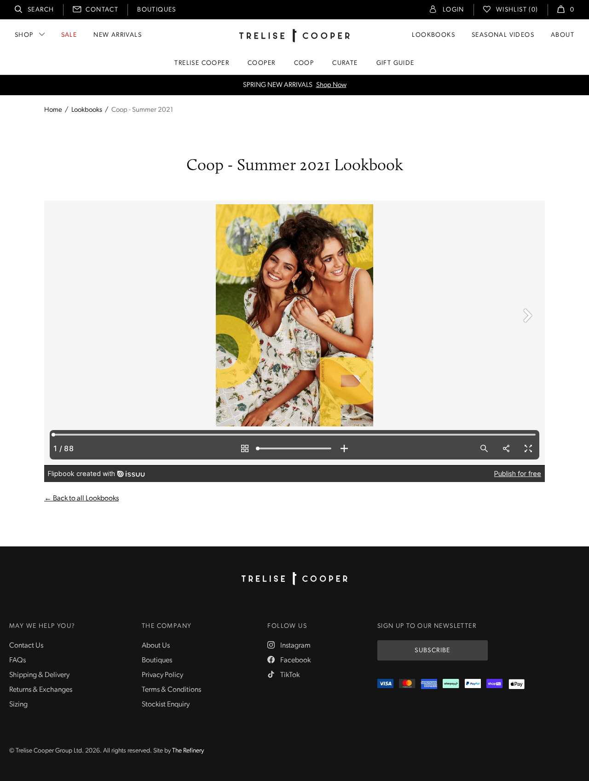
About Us (156, 645)
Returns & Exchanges (40, 690)
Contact (102, 9)
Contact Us (26, 645)
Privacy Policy (162, 675)
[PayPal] (473, 684)
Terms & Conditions (171, 690)
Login (453, 9)
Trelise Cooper (201, 63)
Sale (69, 35)
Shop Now (331, 85)
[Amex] (429, 684)
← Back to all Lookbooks (81, 498)
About (562, 35)
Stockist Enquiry (166, 704)
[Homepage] (294, 578)
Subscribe (432, 650)
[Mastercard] (407, 684)
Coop (304, 63)
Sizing (18, 704)
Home (53, 110)
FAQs (17, 660)
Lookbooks (433, 35)
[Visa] (385, 684)
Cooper (261, 63)
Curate (345, 63)
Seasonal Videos (503, 35)
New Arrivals (117, 35)
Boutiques (156, 9)
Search (41, 9)
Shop (24, 35)
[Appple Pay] (516, 684)
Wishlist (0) (517, 9)
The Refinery (188, 750)
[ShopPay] (494, 684)
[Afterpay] (451, 684)
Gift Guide (395, 63)
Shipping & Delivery (39, 675)
